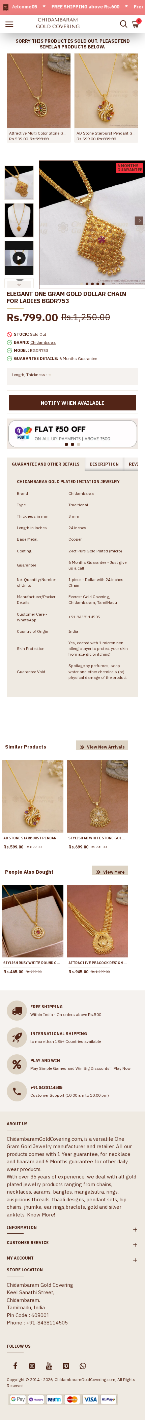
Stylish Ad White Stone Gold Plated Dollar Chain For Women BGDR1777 (97, 838)
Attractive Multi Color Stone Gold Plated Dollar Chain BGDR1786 (38, 133)
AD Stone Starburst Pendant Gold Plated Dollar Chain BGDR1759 (106, 133)
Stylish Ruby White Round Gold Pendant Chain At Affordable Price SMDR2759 (32, 963)
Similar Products (25, 746)
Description (104, 464)
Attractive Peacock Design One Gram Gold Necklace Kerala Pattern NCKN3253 (97, 963)
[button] (45, 221)
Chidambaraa (43, 342)
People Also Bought (29, 872)
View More (114, 872)
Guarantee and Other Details (46, 464)
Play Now (122, 1068)
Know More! (41, 1214)
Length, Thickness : (29, 374)
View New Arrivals (106, 747)
